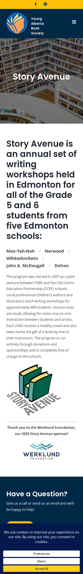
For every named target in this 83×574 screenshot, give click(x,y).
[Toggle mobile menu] (74, 22)
